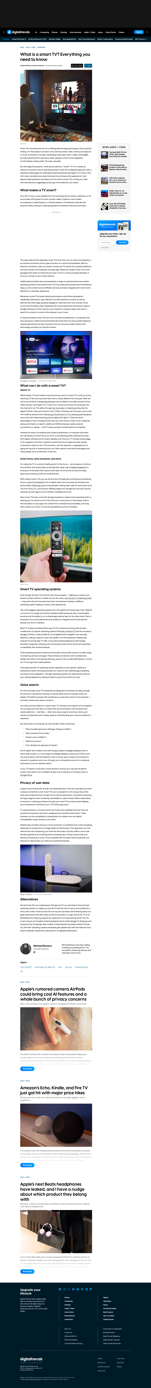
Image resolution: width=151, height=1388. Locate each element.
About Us (68, 1329)
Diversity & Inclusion (104, 1366)
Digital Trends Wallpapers (111, 1336)
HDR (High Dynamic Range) (43, 302)
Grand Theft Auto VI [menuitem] (19, 39)
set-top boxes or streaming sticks (66, 408)
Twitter (69, 1289)
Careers (100, 1358)
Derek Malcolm (39, 66)
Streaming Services (81, 967)
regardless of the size (46, 182)
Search (147, 32)
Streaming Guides (109, 1308)
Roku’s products (41, 918)
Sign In (138, 32)
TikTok (78, 1289)
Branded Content (109, 1332)
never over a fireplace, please (72, 467)
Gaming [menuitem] (63, 32)
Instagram (64, 1289)
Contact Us (68, 1332)
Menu (3, 32)
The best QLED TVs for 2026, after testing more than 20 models (118, 154)
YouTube (73, 1289)
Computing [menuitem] (44, 32)
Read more (27, 1069)
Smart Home (69, 1312)
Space (105, 1305)
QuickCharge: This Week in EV (45, 967)
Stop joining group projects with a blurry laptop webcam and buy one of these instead (118, 169)
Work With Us (102, 1362)
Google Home (26, 775)
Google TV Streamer (79, 921)
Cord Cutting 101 (26, 967)
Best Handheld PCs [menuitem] (69, 39)
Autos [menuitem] (100, 32)
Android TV (71, 631)
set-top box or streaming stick (78, 598)
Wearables (107, 1301)
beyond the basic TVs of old (76, 148)
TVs (21, 971)
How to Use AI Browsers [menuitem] (86, 39)
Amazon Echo (80, 772)
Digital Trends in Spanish (111, 1340)
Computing (69, 1301)
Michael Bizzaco (27, 66)
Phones (67, 1298)
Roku (63, 631)
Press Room (120, 1362)
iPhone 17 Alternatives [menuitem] (105, 39)
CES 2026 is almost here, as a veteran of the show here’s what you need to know (118, 181)
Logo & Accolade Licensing (74, 1343)
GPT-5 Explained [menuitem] (141, 39)
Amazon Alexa (58, 750)
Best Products (108, 1312)
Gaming (67, 1305)
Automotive (69, 1319)
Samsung (68, 967)
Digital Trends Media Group (33, 1379)
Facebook (60, 1289)
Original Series (108, 1319)
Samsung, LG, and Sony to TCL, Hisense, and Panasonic (68, 414)
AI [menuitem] (36, 32)
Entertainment (70, 1316)
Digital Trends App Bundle (112, 1343)
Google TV (24, 634)
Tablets (105, 1298)
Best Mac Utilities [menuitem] (55, 39)
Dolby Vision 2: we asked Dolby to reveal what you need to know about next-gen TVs (118, 195)
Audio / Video (69, 1308)
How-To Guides (108, 1316)
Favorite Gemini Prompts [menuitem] (124, 39)
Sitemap (119, 1366)
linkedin (34, 952)
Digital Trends (14, 35)
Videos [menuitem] (121, 32)
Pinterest (82, 1289)
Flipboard (91, 1289)
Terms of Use (101, 1370)
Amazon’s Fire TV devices (31, 924)
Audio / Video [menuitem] (89, 32)
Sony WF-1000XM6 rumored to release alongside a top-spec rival (117, 207)
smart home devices (35, 482)
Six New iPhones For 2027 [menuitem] (37, 39)
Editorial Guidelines (71, 1340)
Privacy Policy (105, 247)
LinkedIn (86, 1289)
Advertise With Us (71, 1336)
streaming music (39, 485)
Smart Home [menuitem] (111, 32)
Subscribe (122, 242)
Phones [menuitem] (55, 32)
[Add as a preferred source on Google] (77, 66)
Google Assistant (73, 750)
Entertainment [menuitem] (75, 32)
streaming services (47, 401)
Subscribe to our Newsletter (112, 1329)
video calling (55, 158)
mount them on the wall (45, 467)
